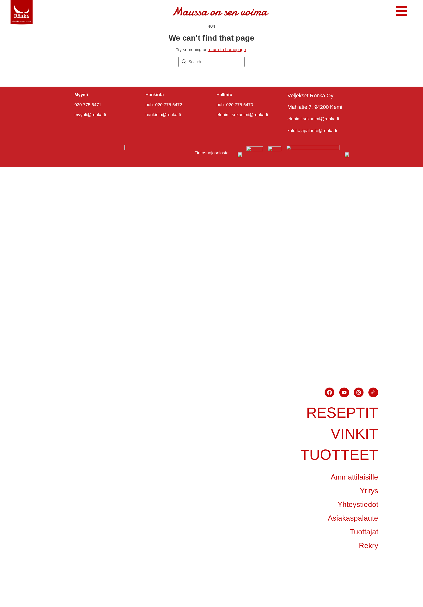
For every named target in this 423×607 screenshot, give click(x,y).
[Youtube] (344, 392)
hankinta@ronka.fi (163, 114)
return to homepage (227, 49)
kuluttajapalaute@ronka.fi (312, 130)
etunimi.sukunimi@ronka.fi (242, 114)
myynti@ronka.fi (90, 114)
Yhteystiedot (358, 504)
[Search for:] (211, 62)
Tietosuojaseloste (212, 152)
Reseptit (342, 412)
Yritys (369, 491)
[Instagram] (359, 392)
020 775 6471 (87, 104)
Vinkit (354, 433)
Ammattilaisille (354, 477)
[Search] (183, 62)
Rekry (368, 545)
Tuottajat (364, 532)
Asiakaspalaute (353, 518)
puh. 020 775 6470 (234, 104)
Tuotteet (339, 455)
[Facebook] (329, 392)
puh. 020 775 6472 (163, 104)
